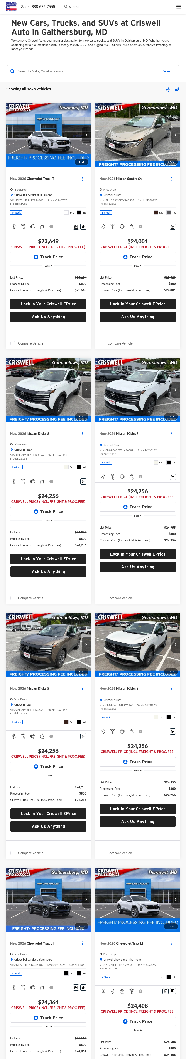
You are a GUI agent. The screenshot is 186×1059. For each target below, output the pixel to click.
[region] (48, 283)
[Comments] (76, 227)
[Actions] (82, 179)
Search (167, 71)
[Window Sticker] (83, 227)
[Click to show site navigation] (179, 7)
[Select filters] (168, 89)
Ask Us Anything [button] (48, 316)
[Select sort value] (176, 89)
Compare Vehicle (30, 343)
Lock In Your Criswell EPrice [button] (48, 304)
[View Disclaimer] (52, 226)
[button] (86, 135)
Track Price (51, 257)
